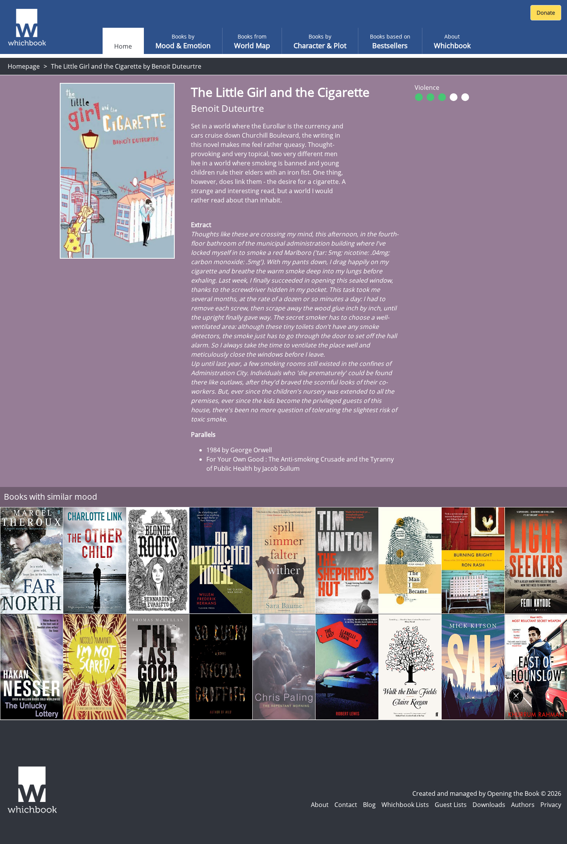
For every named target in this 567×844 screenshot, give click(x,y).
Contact (345, 804)
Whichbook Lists (405, 804)
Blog (369, 804)
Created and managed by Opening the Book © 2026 (486, 793)
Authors (523, 804)
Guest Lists (451, 804)
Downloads (488, 804)
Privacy (550, 804)
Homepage (24, 66)
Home (123, 46)
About (320, 804)
